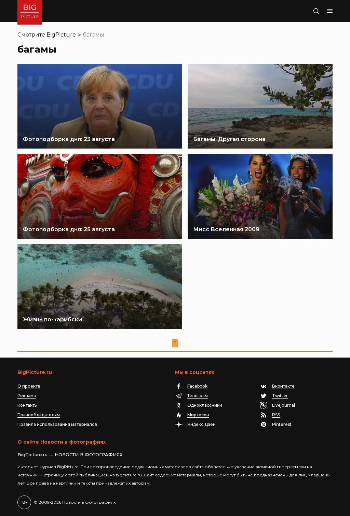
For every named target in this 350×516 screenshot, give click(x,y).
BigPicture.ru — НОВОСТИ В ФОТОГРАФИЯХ (70, 454)
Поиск (303, 11)
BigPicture (61, 34)
